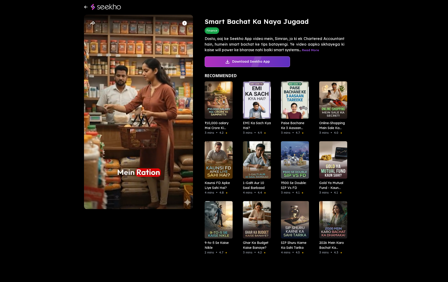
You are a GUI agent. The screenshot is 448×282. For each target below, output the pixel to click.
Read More (310, 50)
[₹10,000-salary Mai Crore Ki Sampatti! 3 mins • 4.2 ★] (217, 100)
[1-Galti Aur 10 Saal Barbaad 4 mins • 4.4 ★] (255, 160)
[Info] (184, 23)
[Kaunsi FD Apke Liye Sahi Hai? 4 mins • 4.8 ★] (217, 160)
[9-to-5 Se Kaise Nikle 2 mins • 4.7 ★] (217, 220)
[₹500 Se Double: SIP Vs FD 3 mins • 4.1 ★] (293, 160)
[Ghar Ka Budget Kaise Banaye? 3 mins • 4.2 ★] (255, 220)
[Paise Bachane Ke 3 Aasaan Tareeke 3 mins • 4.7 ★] (293, 100)
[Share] (92, 23)
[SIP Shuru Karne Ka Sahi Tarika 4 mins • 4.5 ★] (293, 220)
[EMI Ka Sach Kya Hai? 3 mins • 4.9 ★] (255, 100)
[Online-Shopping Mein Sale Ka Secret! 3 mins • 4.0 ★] (331, 100)
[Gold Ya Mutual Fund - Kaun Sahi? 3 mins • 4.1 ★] (331, 160)
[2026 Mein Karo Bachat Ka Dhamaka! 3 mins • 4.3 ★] (331, 220)
